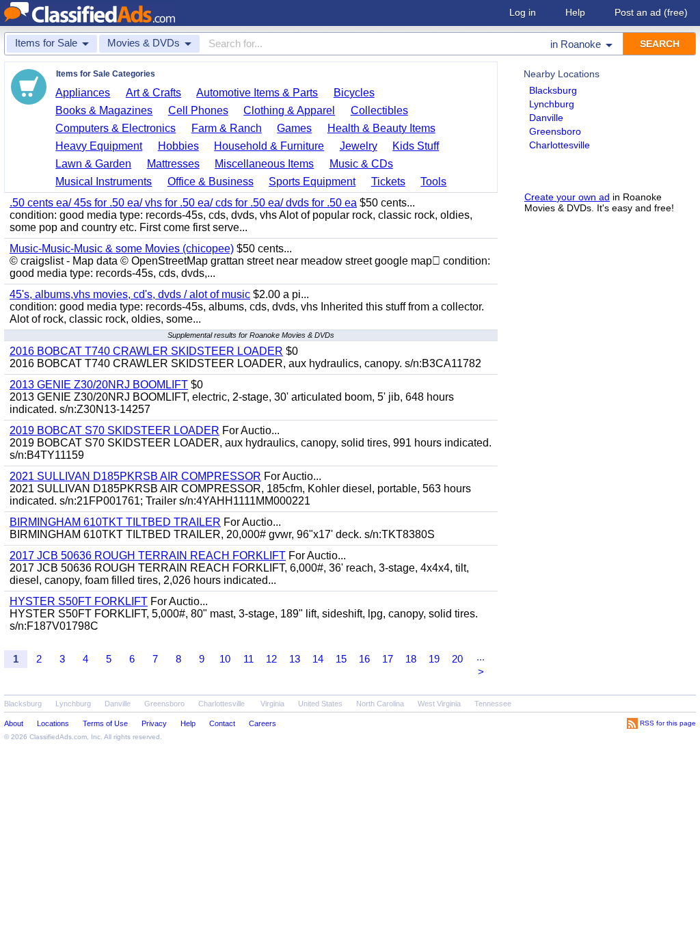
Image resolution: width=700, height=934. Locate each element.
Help (575, 12)
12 (271, 659)
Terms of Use (105, 723)
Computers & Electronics (115, 128)
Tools (433, 181)
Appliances (82, 92)
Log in (522, 12)
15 (341, 659)
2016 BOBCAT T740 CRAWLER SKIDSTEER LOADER (146, 351)
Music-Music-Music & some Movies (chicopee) (122, 248)
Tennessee (492, 703)
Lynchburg (551, 103)
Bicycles (354, 92)
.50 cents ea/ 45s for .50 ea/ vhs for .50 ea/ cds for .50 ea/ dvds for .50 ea (183, 203)
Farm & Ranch (226, 128)
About (13, 723)
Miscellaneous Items (264, 164)
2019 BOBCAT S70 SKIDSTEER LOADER (114, 430)
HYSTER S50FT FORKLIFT (79, 601)
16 (364, 659)
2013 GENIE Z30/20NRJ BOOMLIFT (99, 384)
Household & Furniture (269, 146)
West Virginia (439, 703)
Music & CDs (361, 164)
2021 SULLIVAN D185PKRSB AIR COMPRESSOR (135, 476)
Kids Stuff (415, 146)
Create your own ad (567, 196)
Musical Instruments (103, 181)
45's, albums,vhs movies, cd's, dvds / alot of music (130, 294)
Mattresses (173, 164)
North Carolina (380, 703)
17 (387, 659)
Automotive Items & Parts (257, 92)
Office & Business (210, 181)
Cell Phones (198, 110)
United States (320, 703)
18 (410, 659)
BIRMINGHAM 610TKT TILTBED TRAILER (115, 522)
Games (294, 128)
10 (224, 659)
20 (457, 659)
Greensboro (555, 131)
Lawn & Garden (93, 164)
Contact (222, 723)
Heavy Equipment (98, 146)
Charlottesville (559, 144)
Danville (546, 117)
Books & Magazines (103, 110)
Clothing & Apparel (289, 110)
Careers (262, 723)
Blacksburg (553, 90)
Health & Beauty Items (381, 128)
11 (248, 659)
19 (434, 659)
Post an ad (651, 12)
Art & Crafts (153, 92)
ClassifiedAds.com (58, 736)
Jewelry (358, 146)
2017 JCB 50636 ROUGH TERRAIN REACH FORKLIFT (148, 555)
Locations (53, 723)
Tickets (388, 181)
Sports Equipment (312, 181)
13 (294, 659)
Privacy (154, 723)
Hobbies (178, 146)
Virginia (272, 703)
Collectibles (379, 110)
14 (317, 659)
